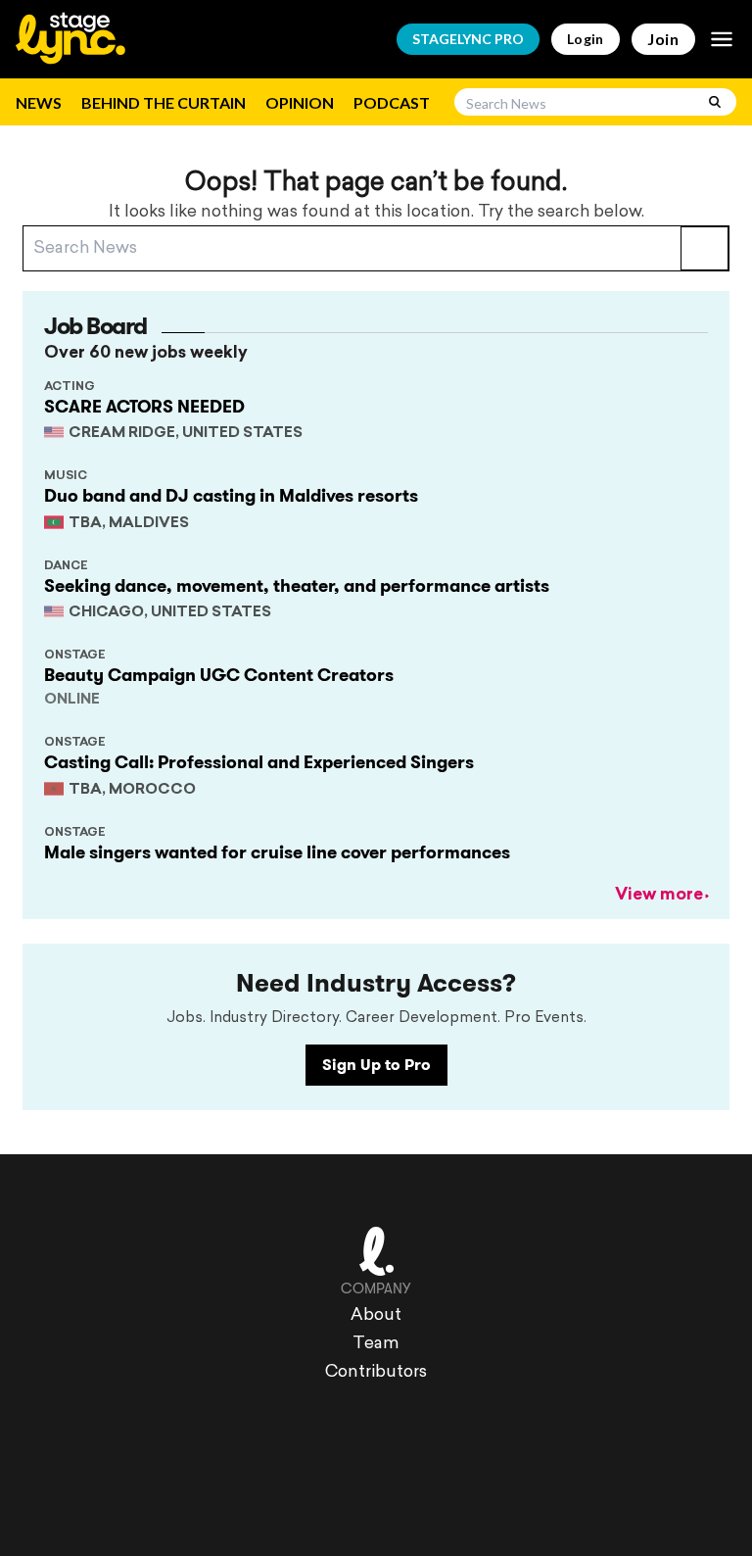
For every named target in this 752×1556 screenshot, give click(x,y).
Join (663, 38)
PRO (468, 38)
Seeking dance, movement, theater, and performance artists (296, 586)
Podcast (391, 102)
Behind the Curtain (163, 102)
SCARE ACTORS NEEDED (144, 406)
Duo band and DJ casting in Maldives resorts (231, 496)
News (39, 102)
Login (585, 38)
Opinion (299, 102)
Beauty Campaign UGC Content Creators (219, 675)
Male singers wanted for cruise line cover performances (277, 852)
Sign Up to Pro (376, 1064)
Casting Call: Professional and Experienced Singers (259, 762)
